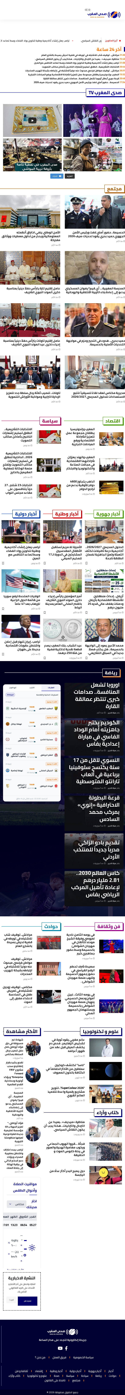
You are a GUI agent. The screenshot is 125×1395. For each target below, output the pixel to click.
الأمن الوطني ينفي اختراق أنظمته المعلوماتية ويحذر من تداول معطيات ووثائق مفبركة (31, 236)
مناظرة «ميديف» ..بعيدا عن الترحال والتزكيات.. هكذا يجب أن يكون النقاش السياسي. (80, 59)
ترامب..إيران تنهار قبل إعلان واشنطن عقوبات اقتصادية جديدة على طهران (22, 645)
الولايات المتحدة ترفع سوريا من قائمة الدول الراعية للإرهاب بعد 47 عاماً (22, 599)
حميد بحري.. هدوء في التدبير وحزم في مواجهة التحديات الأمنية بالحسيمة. (95, 342)
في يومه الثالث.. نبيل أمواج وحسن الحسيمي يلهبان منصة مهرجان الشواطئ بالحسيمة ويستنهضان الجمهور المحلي (80, 1004)
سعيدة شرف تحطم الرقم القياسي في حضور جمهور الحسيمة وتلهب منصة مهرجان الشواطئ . (80, 974)
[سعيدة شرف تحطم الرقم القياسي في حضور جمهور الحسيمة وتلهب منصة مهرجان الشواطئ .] (111, 976)
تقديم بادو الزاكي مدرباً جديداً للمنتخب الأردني (96, 849)
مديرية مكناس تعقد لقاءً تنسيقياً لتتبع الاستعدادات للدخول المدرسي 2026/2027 (98, 394)
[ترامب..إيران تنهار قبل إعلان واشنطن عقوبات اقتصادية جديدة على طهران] (21, 626)
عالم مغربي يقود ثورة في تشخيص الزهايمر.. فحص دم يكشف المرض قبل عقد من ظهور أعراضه (67, 1045)
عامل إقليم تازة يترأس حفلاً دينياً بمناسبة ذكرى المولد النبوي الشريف (33, 290)
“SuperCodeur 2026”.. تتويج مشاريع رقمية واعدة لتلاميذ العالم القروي (66, 1091)
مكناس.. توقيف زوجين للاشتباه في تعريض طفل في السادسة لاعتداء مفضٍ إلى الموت (17, 994)
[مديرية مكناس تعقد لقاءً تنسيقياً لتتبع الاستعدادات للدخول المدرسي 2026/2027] (95, 372)
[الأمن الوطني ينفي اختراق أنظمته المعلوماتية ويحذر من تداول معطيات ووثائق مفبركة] (30, 212)
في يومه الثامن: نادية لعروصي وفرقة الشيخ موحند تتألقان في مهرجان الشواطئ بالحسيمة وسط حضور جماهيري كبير (80, 944)
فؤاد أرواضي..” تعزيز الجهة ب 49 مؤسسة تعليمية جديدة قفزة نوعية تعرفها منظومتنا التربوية (13, 1132)
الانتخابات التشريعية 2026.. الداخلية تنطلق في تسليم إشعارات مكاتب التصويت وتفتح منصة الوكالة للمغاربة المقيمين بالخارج (17, 462)
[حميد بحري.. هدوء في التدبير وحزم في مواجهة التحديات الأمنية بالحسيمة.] (95, 320)
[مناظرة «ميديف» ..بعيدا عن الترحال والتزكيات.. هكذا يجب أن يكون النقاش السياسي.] (105, 1128)
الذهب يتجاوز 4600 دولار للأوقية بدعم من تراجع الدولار (80, 485)
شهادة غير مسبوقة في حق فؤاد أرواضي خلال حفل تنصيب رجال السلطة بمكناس (13, 1046)
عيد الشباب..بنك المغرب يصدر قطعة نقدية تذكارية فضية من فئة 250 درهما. (63, 649)
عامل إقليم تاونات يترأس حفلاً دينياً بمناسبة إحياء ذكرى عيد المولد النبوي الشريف (31, 342)
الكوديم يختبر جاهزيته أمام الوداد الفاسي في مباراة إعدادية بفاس (97, 733)
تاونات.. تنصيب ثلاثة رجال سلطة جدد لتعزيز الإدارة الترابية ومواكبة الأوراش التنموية (33, 394)
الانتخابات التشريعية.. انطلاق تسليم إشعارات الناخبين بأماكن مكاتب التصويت (83, 67)
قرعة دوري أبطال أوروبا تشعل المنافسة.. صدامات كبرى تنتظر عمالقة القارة (84, 78)
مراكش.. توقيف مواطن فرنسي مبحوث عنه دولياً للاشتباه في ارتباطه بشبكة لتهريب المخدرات (75, 70)
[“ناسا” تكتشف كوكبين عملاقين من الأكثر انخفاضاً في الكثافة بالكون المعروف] (105, 1071)
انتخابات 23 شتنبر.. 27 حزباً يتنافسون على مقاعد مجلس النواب (18, 488)
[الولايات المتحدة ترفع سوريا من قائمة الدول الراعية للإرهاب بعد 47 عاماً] (21, 580)
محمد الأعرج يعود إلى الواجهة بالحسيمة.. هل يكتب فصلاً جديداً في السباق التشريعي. (104, 649)
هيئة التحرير (112, 712)
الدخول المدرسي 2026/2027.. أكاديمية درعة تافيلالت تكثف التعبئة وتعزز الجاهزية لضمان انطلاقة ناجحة (104, 552)
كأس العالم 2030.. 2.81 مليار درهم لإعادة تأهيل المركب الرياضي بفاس (95, 883)
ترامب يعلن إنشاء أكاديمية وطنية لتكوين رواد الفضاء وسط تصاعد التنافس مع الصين (79, 63)
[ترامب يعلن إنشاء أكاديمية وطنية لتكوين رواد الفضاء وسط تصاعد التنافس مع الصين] (21, 531)
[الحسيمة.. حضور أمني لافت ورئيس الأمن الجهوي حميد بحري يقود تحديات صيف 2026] (95, 212)
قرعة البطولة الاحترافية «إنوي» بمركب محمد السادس (99, 808)
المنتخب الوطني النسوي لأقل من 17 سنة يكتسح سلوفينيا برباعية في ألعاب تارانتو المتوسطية (94, 767)
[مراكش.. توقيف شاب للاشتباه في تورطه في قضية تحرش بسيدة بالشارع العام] (49, 942)
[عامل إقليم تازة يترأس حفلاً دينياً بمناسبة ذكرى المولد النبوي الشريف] (30, 268)
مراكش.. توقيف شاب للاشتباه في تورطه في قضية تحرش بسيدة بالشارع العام (83, 55)
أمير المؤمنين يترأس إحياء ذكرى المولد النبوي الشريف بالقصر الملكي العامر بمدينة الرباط (63, 601)
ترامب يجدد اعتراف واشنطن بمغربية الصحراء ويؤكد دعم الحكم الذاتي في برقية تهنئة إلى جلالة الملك (13, 1158)
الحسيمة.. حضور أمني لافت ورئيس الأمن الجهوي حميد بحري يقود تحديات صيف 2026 (79, 82)
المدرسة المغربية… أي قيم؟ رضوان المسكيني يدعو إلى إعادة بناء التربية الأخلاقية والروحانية (95, 290)
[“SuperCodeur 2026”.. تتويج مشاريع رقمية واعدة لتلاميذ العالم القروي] (105, 1094)
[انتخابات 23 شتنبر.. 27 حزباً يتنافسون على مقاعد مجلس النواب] (49, 491)
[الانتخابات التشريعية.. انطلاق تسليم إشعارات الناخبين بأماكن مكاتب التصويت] (49, 437)
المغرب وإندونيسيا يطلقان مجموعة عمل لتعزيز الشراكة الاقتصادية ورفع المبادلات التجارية (76, 74)
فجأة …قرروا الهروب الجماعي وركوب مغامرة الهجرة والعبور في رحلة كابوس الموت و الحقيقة (65, 1149)
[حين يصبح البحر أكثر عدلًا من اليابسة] (105, 1175)
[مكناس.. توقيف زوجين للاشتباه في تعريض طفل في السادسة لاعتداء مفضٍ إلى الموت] (49, 997)
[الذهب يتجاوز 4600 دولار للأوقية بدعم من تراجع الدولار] (111, 487)
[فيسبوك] (66, 1348)
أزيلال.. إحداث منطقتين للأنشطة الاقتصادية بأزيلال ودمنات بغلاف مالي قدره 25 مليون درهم (105, 601)
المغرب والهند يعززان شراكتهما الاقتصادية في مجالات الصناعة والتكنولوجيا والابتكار (80, 462)
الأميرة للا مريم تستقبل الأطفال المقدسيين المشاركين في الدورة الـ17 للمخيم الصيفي (65, 552)
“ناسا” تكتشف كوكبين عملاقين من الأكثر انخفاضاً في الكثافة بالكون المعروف (65, 1068)
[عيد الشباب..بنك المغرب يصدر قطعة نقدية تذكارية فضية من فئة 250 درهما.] (62, 630)
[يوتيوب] (60, 1348)
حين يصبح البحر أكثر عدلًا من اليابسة (67, 1172)
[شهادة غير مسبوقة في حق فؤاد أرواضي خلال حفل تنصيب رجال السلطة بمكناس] (33, 1048)
